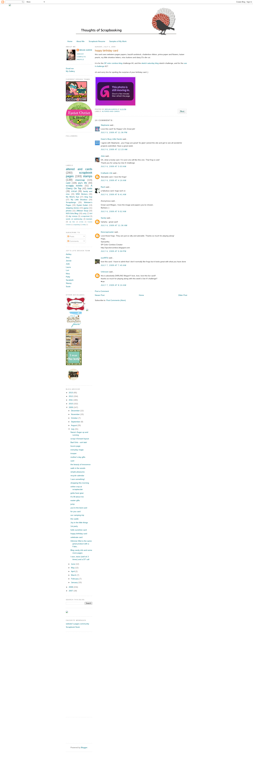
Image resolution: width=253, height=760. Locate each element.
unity (84, 213)
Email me (70, 68)
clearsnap (80, 180)
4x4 (90, 213)
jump (72, 504)
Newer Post (99, 295)
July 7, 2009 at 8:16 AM (113, 285)
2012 (71, 396)
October (74, 418)
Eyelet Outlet (82, 205)
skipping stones (72, 208)
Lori (67, 270)
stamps (87, 176)
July (73, 429)
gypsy (86, 208)
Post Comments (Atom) (116, 300)
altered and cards (111, 111)
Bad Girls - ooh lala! (78, 442)
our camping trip (77, 515)
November (75, 414)
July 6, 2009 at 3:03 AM (113, 166)
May (73, 568)
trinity (84, 224)
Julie (68, 264)
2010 (71, 404)
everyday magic (77, 450)
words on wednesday (74, 219)
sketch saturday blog (150, 63)
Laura (68, 267)
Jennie (68, 261)
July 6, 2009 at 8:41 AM (113, 194)
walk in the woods (77, 468)
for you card (75, 511)
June (73, 564)
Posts (71, 236)
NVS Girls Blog (72, 213)
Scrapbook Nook (73, 627)
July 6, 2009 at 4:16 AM (113, 180)
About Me (80, 41)
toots (89, 188)
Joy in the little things (79, 522)
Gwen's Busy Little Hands (111, 139)
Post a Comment (102, 291)
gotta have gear (77, 493)
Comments (74, 241)
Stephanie (105, 125)
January (74, 582)
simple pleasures (77, 472)
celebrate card (76, 537)
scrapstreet (85, 216)
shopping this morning (79, 483)
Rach (103, 187)
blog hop (88, 197)
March (74, 575)
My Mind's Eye (72, 197)
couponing (76, 224)
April (73, 571)
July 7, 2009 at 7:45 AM (113, 265)
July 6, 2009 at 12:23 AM (114, 149)
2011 (71, 400)
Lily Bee (72, 222)
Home (69, 41)
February (75, 579)
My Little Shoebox (79, 200)
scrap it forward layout (79, 439)
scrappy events (74, 185)
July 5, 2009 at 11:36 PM (114, 132)
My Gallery (70, 71)
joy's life (82, 183)
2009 (71, 407)
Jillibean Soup (82, 211)
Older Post (182, 295)
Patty (68, 277)
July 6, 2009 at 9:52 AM (113, 211)
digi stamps (73, 216)
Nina (68, 274)
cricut (74, 191)
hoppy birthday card (78, 534)
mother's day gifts (77, 457)
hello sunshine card (78, 530)
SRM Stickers (82, 194)
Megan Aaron (111, 109)
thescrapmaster (107, 232)
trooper (73, 453)
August (74, 425)
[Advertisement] (76, 674)
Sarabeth (70, 280)
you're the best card (78, 508)
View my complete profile (81, 56)
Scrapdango (71, 202)
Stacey (69, 283)
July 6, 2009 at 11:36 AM (114, 225)
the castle (74, 519)
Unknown (105, 272)
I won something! (77, 479)
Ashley (68, 254)
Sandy (103, 218)
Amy (68, 257)
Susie (68, 286)
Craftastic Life (106, 173)
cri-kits (81, 222)
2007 (71, 591)
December (75, 411)
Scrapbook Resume (97, 41)
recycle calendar (77, 475)
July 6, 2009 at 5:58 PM (113, 251)
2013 (71, 393)
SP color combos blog (113, 63)
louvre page (75, 446)
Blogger (84, 747)
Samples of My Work (117, 41)
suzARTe (104, 258)
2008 (71, 587)
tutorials (89, 219)
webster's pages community (77, 624)
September (76, 422)
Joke (103, 156)
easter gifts (75, 500)
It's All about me (77, 497)
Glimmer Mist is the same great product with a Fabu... (81, 544)
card (68, 183)
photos (69, 211)
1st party (74, 526)
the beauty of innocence (80, 464)
